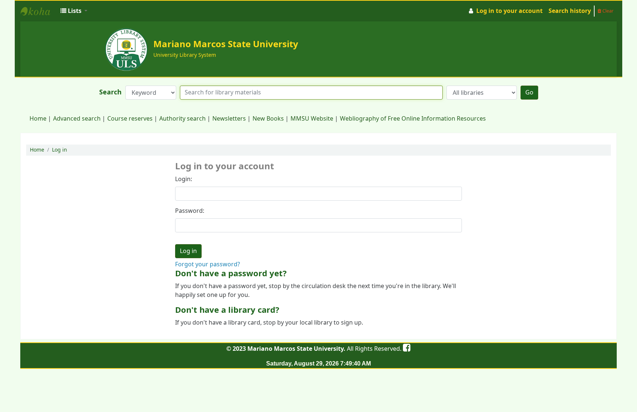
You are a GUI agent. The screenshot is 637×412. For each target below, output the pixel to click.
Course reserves (130, 118)
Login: (183, 179)
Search (110, 92)
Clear (607, 10)
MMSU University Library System (39, 11)
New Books (268, 118)
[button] (74, 11)
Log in (59, 150)
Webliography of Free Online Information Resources (413, 118)
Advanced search (77, 118)
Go (529, 92)
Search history (570, 11)
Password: (189, 211)
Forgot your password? (207, 264)
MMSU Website (311, 118)
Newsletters (229, 118)
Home (37, 118)
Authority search (182, 118)
